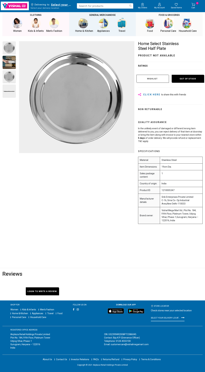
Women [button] (17, 30)
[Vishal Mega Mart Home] (15, 6)
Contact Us (61, 359)
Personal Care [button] (168, 30)
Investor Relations (80, 359)
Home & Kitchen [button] (84, 30)
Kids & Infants (29, 309)
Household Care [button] (188, 30)
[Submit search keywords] (130, 5)
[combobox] (105, 6)
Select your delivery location (61, 4)
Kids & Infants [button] (36, 30)
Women (14, 309)
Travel (50, 313)
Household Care (38, 317)
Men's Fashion (47, 309)
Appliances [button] (103, 30)
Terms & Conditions (151, 359)
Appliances (37, 313)
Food (59, 313)
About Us (47, 359)
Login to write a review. (42, 291)
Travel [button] (122, 30)
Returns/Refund (111, 359)
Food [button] (150, 30)
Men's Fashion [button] (54, 30)
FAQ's (96, 359)
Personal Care (19, 317)
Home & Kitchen (20, 313)
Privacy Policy (130, 359)
